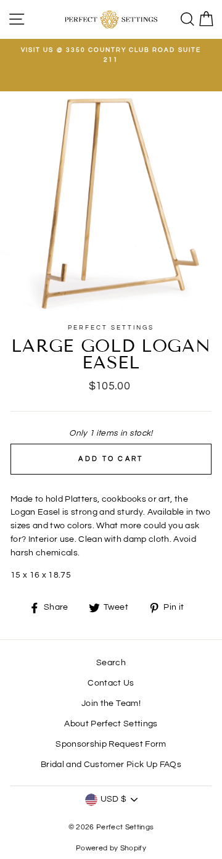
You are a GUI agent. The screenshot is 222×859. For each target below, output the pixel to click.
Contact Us (111, 683)
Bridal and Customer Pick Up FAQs (111, 764)
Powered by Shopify (111, 848)
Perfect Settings (111, 328)
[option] (111, 55)
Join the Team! (111, 703)
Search (111, 662)
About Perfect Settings (110, 724)
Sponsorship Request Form (111, 744)
